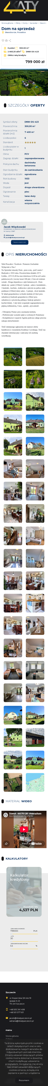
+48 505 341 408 (17, 1009)
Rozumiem (24, 1080)
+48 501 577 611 (16, 1012)
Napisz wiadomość (19, 242)
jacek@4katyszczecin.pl (15, 237)
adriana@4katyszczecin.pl (21, 1021)
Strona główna (12, 1036)
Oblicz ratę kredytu (16, 55)
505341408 (10, 235)
